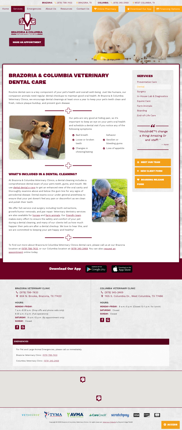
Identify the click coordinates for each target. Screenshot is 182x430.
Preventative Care (147, 82)
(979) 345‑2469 (121, 3)
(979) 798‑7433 (64, 3)
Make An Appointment (27, 42)
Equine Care (143, 101)
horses (36, 215)
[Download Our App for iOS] (122, 269)
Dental (140, 86)
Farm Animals (144, 106)
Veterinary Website (109, 422)
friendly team (73, 215)
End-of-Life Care (146, 115)
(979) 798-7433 (29, 248)
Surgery (141, 91)
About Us (51, 8)
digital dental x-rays (24, 187)
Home (5, 8)
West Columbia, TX (145, 3)
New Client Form (151, 171)
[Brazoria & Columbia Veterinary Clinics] (27, 23)
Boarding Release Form (150, 182)
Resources (66, 8)
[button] (82, 379)
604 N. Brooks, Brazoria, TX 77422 (40, 296)
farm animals (53, 215)
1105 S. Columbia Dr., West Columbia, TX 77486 (134, 296)
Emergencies (34, 8)
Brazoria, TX (85, 3)
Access (172, 424)
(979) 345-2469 (79, 248)
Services (17, 8)
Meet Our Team (150, 162)
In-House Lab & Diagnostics (152, 96)
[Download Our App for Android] (96, 269)
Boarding (142, 110)
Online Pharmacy (106, 9)
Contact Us (83, 8)
